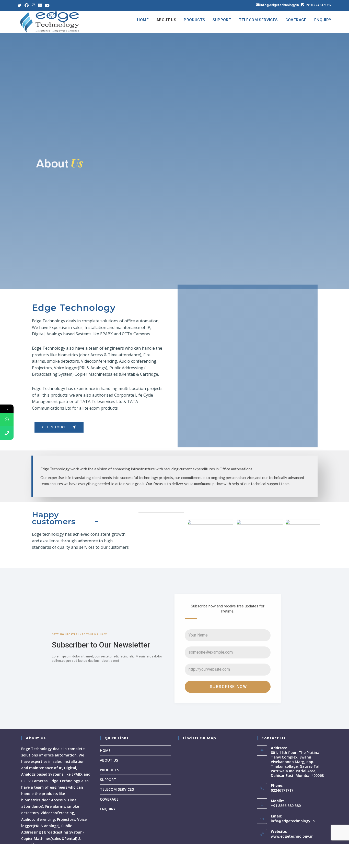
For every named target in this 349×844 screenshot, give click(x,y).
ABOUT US (109, 760)
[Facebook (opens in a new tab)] (26, 5)
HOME (105, 750)
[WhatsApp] (7, 419)
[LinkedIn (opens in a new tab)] (40, 5)
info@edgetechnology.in (279, 5)
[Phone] (7, 433)
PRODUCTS (109, 769)
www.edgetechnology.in (292, 836)
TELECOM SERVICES (117, 789)
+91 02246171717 (318, 5)
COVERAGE (109, 799)
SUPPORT (108, 779)
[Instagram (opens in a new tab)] (33, 5)
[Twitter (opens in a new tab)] (20, 5)
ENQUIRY (107, 808)
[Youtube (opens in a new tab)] (47, 5)
